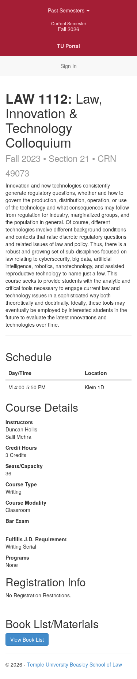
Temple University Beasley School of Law (74, 664)
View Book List (27, 639)
